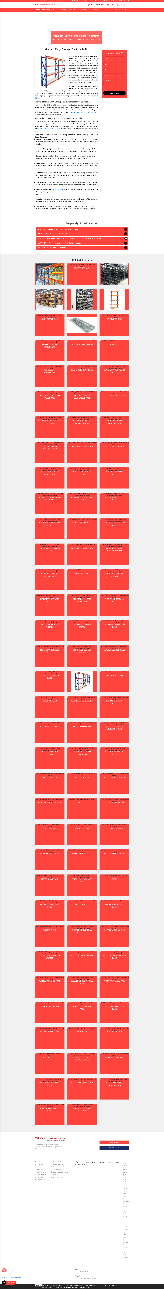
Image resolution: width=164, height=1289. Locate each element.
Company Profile (48, 10)
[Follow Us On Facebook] (116, 10)
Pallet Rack (57, 1162)
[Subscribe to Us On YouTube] (128, 10)
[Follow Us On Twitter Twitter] (117, 1286)
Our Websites (94, 10)
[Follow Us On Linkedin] (122, 10)
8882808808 (100, 5)
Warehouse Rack (59, 1170)
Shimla (37, 98)
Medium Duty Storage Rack (48, 129)
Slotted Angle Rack (60, 1167)
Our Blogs (40, 1177)
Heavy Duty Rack (59, 1164)
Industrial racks (58, 190)
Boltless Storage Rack (60, 1177)
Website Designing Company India (78, 1288)
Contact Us (82, 10)
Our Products (62, 10)
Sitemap (73, 10)
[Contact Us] (4, 1271)
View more (49, 274)
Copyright (39, 1285)
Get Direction (126, 1183)
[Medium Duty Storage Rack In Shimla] (51, 71)
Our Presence (41, 1175)
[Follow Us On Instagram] (119, 10)
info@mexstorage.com (121, 5)
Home (38, 10)
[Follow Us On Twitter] (125, 10)
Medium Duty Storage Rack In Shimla (84, 112)
